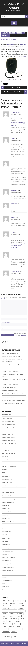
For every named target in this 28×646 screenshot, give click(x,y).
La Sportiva (19, 613)
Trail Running (5, 447)
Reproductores (6, 482)
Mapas (4, 577)
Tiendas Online (6, 580)
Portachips (5, 508)
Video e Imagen (6, 590)
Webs (3, 583)
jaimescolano (15, 112)
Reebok (19, 626)
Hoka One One (6, 608)
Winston (4, 390)
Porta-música (5, 479)
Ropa (3, 534)
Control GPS (5, 574)
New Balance (13, 618)
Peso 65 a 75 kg (6, 434)
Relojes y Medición (6, 521)
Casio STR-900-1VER (7, 361)
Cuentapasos (5, 525)
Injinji (4, 611)
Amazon (23, 56)
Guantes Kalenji (21, 400)
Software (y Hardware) (7, 564)
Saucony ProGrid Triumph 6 (11, 368)
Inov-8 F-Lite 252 (11, 397)
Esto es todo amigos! (12, 353)
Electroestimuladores (8, 492)
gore (18, 605)
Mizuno (11, 616)
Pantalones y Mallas (7, 557)
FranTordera (10, 44)
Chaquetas (5, 548)
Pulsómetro (5, 531)
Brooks (5, 603)
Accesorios (5, 538)
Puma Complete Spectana (15, 87)
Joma (23, 611)
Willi (12, 138)
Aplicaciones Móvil (7, 567)
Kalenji (11, 613)
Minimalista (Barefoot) (8, 431)
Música (3, 472)
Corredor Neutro (6, 421)
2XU (4, 600)
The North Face (7, 634)
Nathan (5, 618)
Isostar (17, 611)
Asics (23, 600)
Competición (5, 418)
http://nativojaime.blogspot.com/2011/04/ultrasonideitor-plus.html (19, 124)
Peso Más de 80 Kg (7, 440)
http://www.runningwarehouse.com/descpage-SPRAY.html (18, 245)
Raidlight (11, 626)
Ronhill (5, 629)
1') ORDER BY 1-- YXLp (7, 374)
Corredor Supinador (7, 427)
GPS (3, 528)
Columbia (20, 603)
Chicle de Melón (6, 394)
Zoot (14, 636)
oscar (13, 253)
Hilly (23, 605)
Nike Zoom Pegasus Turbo (18, 394)
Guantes (4, 554)
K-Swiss (5, 613)
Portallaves (5, 515)
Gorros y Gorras (6, 551)
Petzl (4, 623)
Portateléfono (6, 518)
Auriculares (5, 476)
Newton (22, 618)
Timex (15, 634)
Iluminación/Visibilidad (8, 499)
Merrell (5, 616)
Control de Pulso (6, 570)
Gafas (3, 463)
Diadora (5, 605)
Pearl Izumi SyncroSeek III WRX (13, 92)
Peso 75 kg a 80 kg (7, 437)
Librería (4, 469)
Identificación (6, 495)
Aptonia (17, 600)
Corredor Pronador (7, 424)
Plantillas (4, 505)
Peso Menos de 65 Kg (7, 443)
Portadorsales (6, 512)
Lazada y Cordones (7, 502)
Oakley (10, 621)
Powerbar (16, 623)
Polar (10, 623)
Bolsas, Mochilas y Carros (8, 453)
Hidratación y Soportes (8, 466)
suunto (14, 631)
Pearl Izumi (18, 621)
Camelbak (12, 603)
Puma (4, 626)
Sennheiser (6, 631)
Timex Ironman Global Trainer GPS (13, 403)
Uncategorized (5, 586)
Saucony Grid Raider (13, 390)
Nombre (3, 317)
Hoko (14, 608)
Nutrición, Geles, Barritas (8, 486)
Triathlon (4, 450)
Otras (3, 489)
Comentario (4, 298)
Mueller (18, 616)
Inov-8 (10, 611)
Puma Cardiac (21, 364)
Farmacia (4, 459)
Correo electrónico (6, 322)
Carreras (4, 456)
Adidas (10, 600)
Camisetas (5, 544)
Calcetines (5, 541)
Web (2, 328)
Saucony (19, 629)
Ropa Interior (5, 560)
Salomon (12, 629)
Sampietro (13, 39)
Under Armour (6, 636)
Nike (4, 621)
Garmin (12, 605)
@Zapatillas (5, 414)
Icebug (21, 608)
